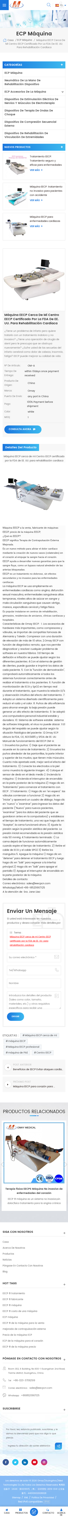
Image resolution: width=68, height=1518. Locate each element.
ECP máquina (13, 73)
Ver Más (35, 170)
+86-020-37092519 (24, 1380)
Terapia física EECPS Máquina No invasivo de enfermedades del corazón (34, 1191)
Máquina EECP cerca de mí (41, 1035)
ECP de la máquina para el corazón (23, 1341)
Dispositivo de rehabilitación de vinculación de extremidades (26, 135)
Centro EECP (43, 1053)
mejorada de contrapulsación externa (24, 1329)
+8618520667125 (30, 1395)
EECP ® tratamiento (14, 1293)
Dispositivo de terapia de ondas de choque (29, 113)
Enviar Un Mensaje (34, 1512)
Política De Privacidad (43, 1497)
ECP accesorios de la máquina (25, 92)
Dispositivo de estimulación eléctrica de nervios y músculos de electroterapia (31, 101)
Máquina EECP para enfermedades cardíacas (45, 219)
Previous (2, 1164)
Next (65, 1164)
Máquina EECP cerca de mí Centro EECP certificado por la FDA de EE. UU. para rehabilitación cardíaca (30, 941)
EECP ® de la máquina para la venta (23, 1323)
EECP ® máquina (12, 1305)
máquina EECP (16, 1041)
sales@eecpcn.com (40, 1388)
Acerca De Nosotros (14, 1248)
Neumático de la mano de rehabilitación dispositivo (22, 82)
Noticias (7, 1260)
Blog (5, 1272)
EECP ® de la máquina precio (19, 1347)
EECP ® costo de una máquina (20, 1311)
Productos (8, 1254)
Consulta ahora (20, 429)
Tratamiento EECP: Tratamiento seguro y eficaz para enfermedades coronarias (46, 161)
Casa (10, 40)
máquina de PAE (18, 1053)
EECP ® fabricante (13, 1299)
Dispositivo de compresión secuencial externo (30, 124)
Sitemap (16, 1497)
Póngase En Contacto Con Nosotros (23, 1266)
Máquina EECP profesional (23, 1047)
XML (26, 1497)
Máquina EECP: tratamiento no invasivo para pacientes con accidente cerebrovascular (46, 191)
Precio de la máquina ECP (17, 1335)
